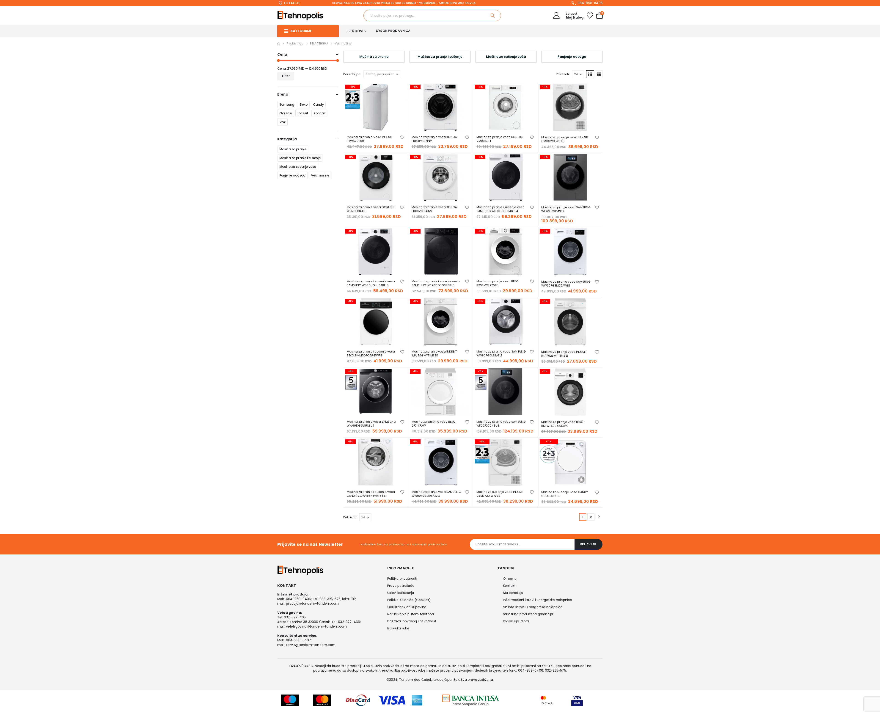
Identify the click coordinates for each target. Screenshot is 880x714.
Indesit (302, 113)
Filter (286, 76)
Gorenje (285, 113)
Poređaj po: (352, 74)
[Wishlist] (590, 15)
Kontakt (509, 585)
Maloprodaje (513, 592)
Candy (318, 104)
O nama (510, 578)
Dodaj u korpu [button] (400, 90)
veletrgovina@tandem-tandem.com (316, 626)
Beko (304, 104)
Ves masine (320, 175)
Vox (283, 122)
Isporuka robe (398, 628)
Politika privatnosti (402, 578)
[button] (590, 74)
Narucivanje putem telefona (410, 614)
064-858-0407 (298, 640)
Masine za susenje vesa (297, 166)
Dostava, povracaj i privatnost (411, 621)
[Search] (493, 15)
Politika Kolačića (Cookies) (409, 600)
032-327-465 (295, 617)
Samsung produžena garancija (528, 614)
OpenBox (451, 679)
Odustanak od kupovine (406, 607)
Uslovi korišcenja (400, 592)
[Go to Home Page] (278, 44)
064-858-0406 (298, 599)
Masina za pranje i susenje (299, 158)
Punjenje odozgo (292, 175)
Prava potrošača (400, 585)
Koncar (319, 113)
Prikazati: (563, 74)
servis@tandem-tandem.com (311, 644)
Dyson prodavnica (393, 30)
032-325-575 (330, 599)
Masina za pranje (292, 149)
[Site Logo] (300, 16)
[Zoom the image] (470, 697)
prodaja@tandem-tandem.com (312, 603)
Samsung (286, 104)
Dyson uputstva (516, 621)
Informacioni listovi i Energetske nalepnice (537, 600)
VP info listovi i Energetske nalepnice (533, 607)
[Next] (599, 517)
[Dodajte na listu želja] (402, 137)
